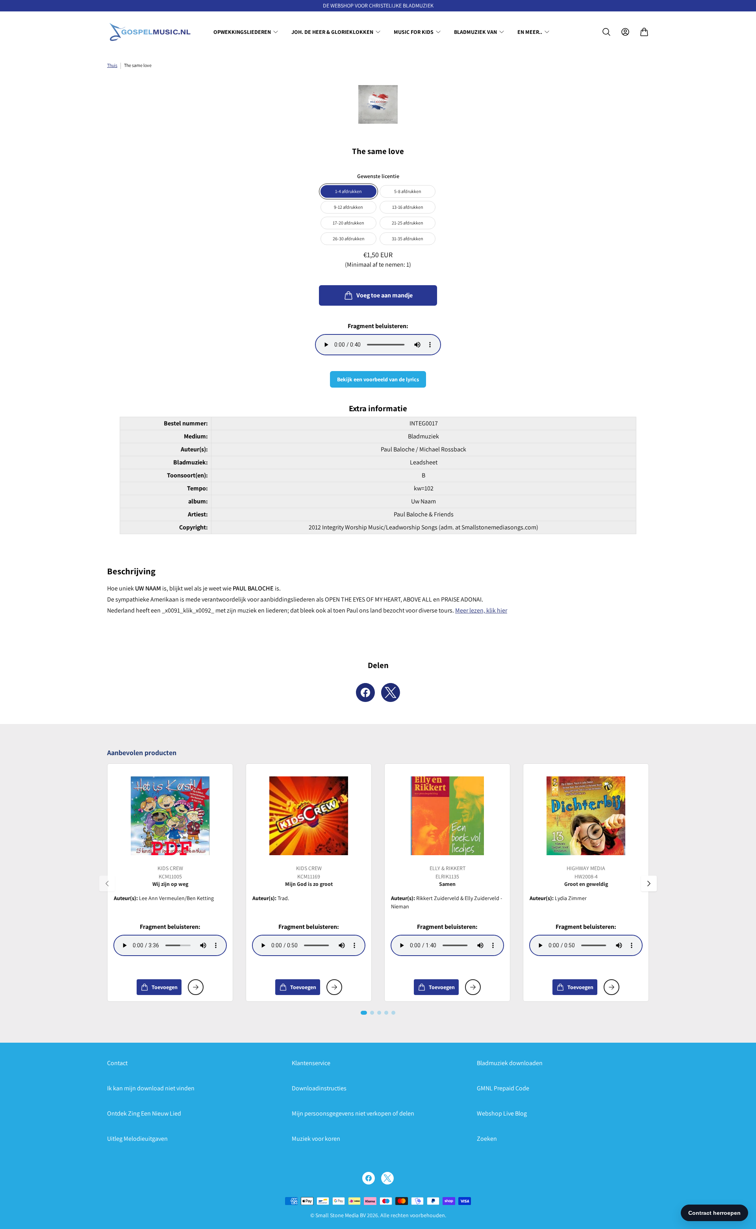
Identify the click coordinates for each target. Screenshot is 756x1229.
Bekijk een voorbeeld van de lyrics (378, 379)
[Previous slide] (107, 883)
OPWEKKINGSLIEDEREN (242, 31)
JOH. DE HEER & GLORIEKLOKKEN (332, 31)
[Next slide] (649, 883)
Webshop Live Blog (502, 1113)
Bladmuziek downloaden (510, 1063)
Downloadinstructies (319, 1088)
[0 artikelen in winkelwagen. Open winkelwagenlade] (644, 31)
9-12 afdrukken (348, 207)
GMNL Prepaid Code (503, 1088)
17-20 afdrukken (348, 223)
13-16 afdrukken (407, 207)
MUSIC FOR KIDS (414, 31)
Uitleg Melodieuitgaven (137, 1138)
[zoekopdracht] (606, 31)
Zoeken (487, 1138)
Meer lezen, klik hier (481, 610)
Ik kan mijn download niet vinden (151, 1088)
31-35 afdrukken (407, 238)
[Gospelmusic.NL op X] (387, 1178)
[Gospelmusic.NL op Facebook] (368, 1178)
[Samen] (447, 815)
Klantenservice (311, 1063)
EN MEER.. (529, 31)
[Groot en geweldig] (586, 815)
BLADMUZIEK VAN (475, 31)
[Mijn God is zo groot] (308, 815)
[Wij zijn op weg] (170, 815)
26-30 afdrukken (349, 238)
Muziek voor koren (316, 1138)
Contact (117, 1063)
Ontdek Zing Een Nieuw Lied (144, 1113)
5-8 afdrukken (407, 191)
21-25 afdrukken (407, 223)
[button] (364, 1013)
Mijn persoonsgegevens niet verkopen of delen (353, 1113)
